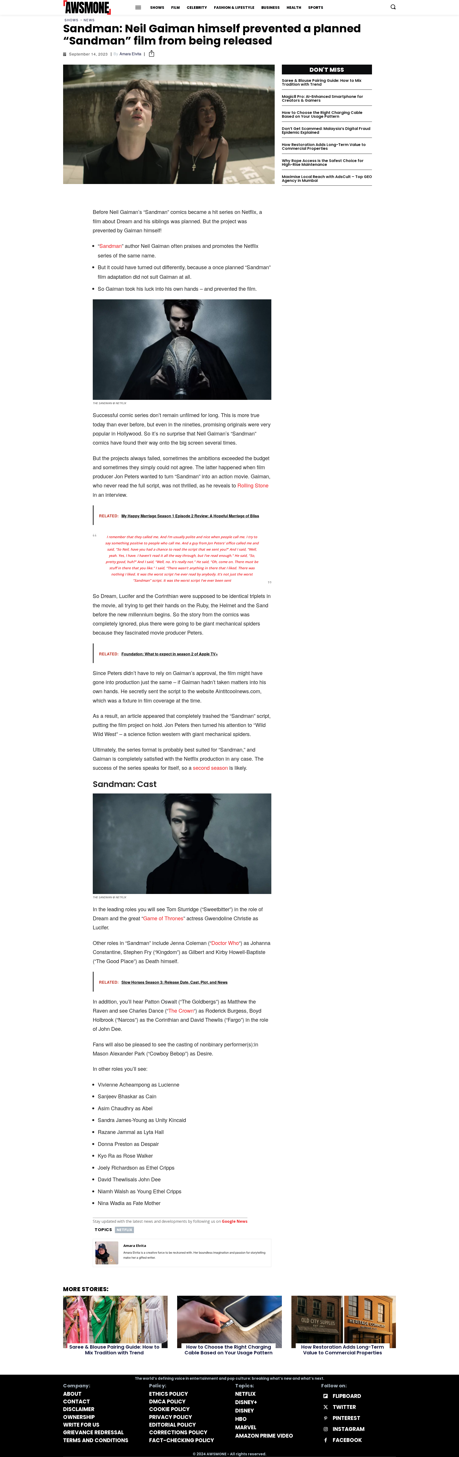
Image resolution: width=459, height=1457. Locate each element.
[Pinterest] (325, 1418)
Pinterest (346, 1418)
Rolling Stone (252, 485)
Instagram (349, 1429)
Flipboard (347, 1396)
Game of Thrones (163, 918)
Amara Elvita (130, 54)
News (89, 20)
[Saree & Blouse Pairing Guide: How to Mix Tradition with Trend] (115, 1322)
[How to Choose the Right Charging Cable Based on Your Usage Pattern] (229, 1322)
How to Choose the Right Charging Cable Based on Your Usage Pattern (322, 114)
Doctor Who (225, 942)
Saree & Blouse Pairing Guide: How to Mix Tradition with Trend (321, 82)
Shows (72, 20)
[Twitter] (325, 1407)
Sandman (110, 245)
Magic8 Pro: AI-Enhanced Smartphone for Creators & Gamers (322, 98)
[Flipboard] (325, 1396)
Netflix (124, 1230)
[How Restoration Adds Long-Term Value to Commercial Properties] (343, 1322)
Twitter (344, 1407)
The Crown (181, 1010)
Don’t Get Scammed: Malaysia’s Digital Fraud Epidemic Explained (326, 130)
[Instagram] (325, 1429)
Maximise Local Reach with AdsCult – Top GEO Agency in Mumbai (327, 178)
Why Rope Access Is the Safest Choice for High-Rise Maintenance (323, 162)
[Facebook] (325, 1440)
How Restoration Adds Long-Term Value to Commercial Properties (324, 146)
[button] (393, 7)
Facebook (347, 1440)
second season (210, 767)
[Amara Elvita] (106, 1252)
